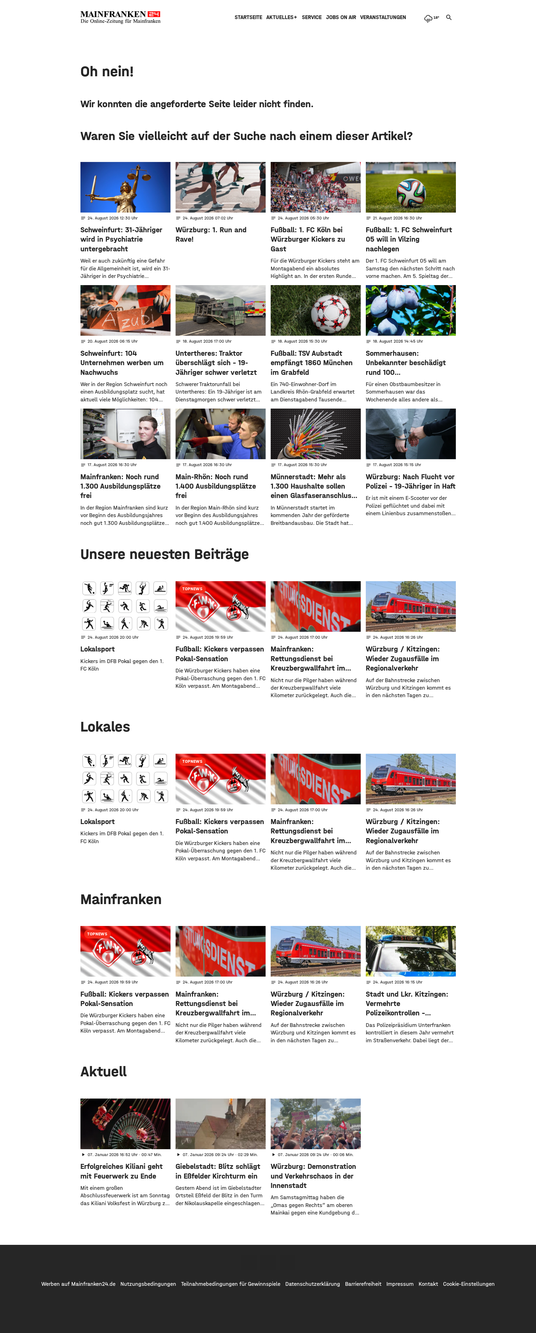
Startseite (248, 17)
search (449, 17)
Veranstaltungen (383, 17)
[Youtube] (287, 1262)
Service (312, 17)
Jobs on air (341, 17)
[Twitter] (268, 1262)
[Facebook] (249, 1262)
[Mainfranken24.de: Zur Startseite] (120, 17)
